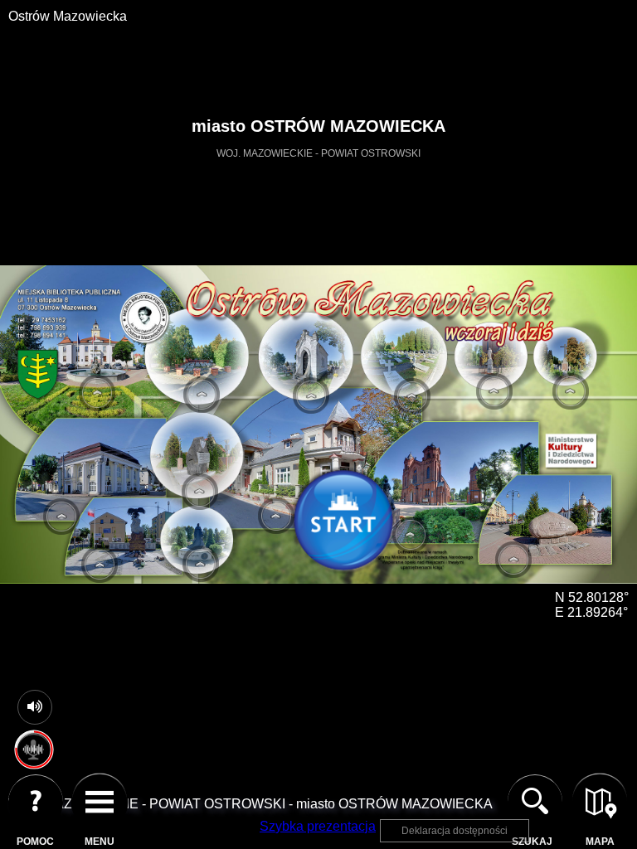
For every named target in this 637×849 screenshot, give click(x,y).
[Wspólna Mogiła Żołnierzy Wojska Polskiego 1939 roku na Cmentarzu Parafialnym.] (570, 391)
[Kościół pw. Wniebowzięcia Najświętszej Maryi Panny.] (494, 391)
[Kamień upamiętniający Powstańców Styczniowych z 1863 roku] (200, 492)
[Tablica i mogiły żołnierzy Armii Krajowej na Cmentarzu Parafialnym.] (201, 395)
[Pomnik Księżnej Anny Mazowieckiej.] (201, 564)
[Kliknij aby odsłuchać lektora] (33, 762)
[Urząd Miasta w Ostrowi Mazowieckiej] (97, 393)
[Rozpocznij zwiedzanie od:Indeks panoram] (348, 524)
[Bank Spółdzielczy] (61, 516)
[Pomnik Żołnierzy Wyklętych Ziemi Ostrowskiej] (99, 564)
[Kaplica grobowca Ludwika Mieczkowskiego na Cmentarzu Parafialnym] (311, 395)
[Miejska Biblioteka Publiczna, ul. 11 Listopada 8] (276, 516)
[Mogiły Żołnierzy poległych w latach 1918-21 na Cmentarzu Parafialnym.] (412, 396)
